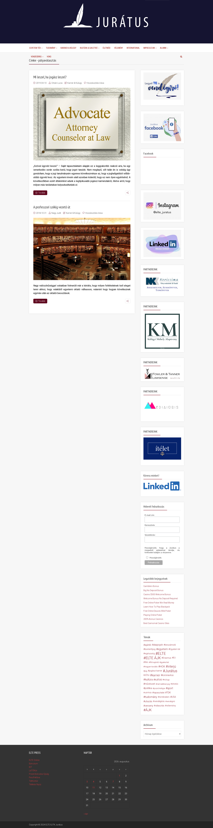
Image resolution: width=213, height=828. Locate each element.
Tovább (41, 193)
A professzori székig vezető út (51, 207)
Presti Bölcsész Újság (39, 774)
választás (159, 705)
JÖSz (147, 675)
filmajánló (154, 662)
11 (93, 787)
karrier (156, 675)
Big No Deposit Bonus (153, 590)
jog (146, 671)
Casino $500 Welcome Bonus (157, 594)
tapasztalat (159, 692)
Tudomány (50, 48)
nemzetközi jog (163, 684)
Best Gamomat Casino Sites (156, 623)
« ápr (86, 814)
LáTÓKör (33, 770)
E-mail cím (149, 515)
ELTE (162, 653)
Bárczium (33, 763)
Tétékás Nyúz (35, 784)
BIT (30, 767)
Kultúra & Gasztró (89, 48)
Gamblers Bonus (151, 586)
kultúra (149, 679)
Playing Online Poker (152, 615)
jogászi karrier (155, 671)
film (146, 662)
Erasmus (167, 658)
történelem (164, 697)
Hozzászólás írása (95, 83)
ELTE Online (34, 760)
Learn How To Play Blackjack (156, 607)
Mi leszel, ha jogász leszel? (50, 77)
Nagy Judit (56, 213)
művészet (150, 683)
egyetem (163, 649)
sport (170, 688)
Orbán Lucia (56, 83)
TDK (169, 692)
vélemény (171, 705)
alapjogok (158, 644)
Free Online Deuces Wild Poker (157, 611)
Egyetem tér (175, 649)
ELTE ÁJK (153, 658)
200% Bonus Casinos (153, 619)
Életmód (106, 48)
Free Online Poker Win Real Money (158, 603)
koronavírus (168, 675)
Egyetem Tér (35, 48)
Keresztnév (150, 525)
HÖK (162, 666)
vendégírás (159, 701)
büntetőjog (150, 649)
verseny (149, 705)
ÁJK (148, 710)
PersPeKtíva (34, 777)
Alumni (163, 48)
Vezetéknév (150, 535)
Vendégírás (36, 56)
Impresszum (149, 48)
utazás (148, 701)
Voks (49, 56)
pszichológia (159, 688)
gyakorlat (165, 662)
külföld (158, 679)
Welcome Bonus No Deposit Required (160, 598)
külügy (167, 679)
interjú (172, 666)
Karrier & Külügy (68, 48)
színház (148, 692)
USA (174, 697)
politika (148, 688)
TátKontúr (33, 781)
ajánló (148, 644)
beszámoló (170, 645)
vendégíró (170, 701)
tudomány (151, 697)
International (133, 48)
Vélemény (118, 48)
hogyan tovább (151, 666)
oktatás (175, 684)
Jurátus (171, 671)
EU (174, 658)
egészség (150, 653)
